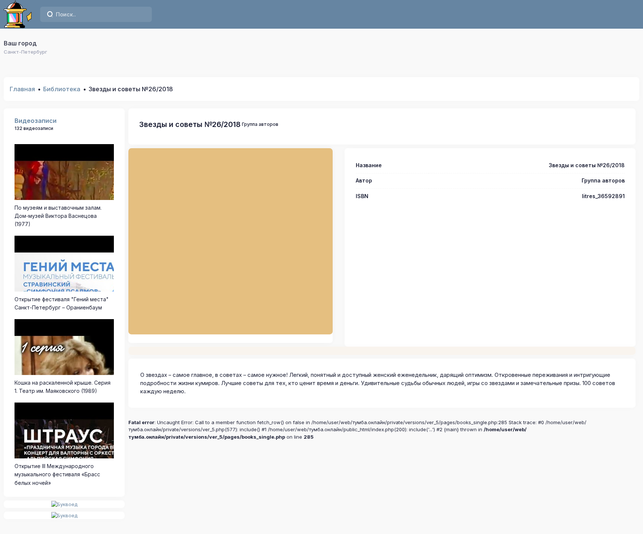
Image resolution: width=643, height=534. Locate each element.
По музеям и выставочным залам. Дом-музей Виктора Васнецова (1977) (58, 216)
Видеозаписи (36, 120)
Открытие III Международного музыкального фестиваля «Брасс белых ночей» (57, 474)
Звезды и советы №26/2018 (190, 124)
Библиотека (61, 89)
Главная (22, 89)
